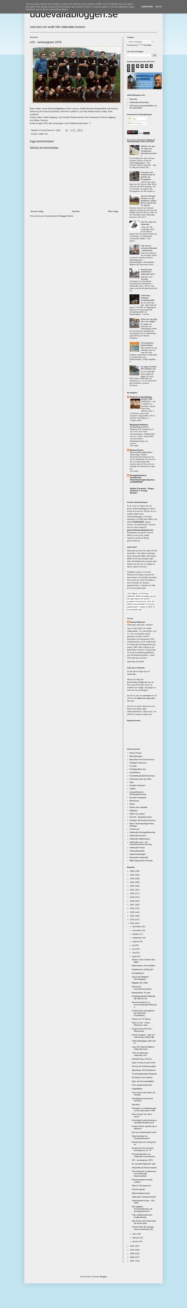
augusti (135, 941)
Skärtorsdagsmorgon (141, 1193)
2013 (132, 919)
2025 (132, 875)
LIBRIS (133, 789)
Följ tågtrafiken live (138, 769)
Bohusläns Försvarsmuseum (142, 759)
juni (134, 949)
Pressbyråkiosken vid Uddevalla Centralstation (143, 1155)
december (137, 926)
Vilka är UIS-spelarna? (141, 1186)
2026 (132, 871)
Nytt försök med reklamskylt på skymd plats (144, 1222)
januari (135, 1241)
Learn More (147, 7)
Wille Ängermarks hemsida (141, 860)
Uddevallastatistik (137, 851)
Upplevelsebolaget (138, 854)
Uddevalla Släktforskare (140, 839)
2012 (132, 923)
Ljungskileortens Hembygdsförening (138, 793)
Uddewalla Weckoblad (139, 102)
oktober (135, 934)
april (134, 956)
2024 (132, 878)
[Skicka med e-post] (71, 130)
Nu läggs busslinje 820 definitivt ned (148, 368)
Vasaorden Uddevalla (139, 857)
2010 (132, 1250)
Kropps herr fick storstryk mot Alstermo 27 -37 (142, 1149)
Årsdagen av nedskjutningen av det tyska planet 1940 (144, 1109)
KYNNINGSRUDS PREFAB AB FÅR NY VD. (143, 997)
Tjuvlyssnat (134, 829)
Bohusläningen (136, 756)
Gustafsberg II (138, 973)
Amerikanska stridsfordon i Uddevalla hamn (148, 271)
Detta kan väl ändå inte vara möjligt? (149, 320)
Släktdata (134, 810)
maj (134, 952)
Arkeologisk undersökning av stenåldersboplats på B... (144, 1121)
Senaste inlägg (37, 211)
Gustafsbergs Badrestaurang (142, 776)
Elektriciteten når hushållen (143, 965)
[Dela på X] (76, 130)
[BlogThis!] (73, 130)
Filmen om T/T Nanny (141, 1019)
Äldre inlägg (113, 211)
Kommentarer (136, 123)
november (137, 930)
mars (134, 1234)
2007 (132, 1261)
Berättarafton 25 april (141, 993)
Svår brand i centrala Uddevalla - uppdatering (149, 248)
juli (133, 945)
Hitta (131, 782)
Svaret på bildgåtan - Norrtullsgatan (141, 978)
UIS (46, 134)
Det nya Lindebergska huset (144, 1132)
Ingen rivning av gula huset (143, 1062)
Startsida (76, 211)
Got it (159, 7)
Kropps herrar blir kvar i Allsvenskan (142, 1030)
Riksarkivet (134, 801)
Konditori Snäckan (137, 785)
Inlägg (133, 118)
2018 (132, 901)
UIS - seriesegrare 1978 (142, 1160)
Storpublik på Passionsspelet (144, 1167)
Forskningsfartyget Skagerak (144, 1074)
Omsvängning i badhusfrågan (147, 344)
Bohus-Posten (136, 450)
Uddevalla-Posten (137, 847)
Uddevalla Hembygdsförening (142, 832)
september (137, 938)
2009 (132, 1253)
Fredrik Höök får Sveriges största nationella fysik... (143, 1228)
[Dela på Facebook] (79, 130)
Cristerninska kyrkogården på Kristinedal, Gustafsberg (143, 1013)
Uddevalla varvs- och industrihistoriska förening (141, 843)
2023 (132, 882)
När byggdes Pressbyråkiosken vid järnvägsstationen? (142, 1208)
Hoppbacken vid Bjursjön (142, 969)
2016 (132, 908)
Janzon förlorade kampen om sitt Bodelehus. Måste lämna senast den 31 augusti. (148, 200)
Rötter (132, 804)
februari (136, 1238)
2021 (132, 890)
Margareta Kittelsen (139, 425)
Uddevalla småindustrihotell (144, 1197)
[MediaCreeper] (144, 133)
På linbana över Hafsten (142, 1077)
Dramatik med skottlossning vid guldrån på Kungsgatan (148, 175)
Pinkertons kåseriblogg (141, 397)
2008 (132, 1257)
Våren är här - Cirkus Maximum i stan (141, 1024)
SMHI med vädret (137, 814)
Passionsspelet (138, 1189)
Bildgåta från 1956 (140, 983)
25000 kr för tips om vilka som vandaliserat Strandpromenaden (148, 151)
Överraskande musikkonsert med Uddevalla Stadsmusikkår (144, 1173)
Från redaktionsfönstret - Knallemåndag (142, 1216)
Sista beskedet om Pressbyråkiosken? (141, 1137)
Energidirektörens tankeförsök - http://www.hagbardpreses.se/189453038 (142, 478)
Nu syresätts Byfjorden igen (144, 1164)
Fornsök (133, 766)
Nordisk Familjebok (138, 797)
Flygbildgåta (137, 1089)
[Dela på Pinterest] (81, 130)
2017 (132, 905)
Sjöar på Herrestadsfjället (143, 1081)
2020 (132, 893)
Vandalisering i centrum (142, 1059)
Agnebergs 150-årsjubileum (144, 1070)
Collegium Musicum (138, 763)
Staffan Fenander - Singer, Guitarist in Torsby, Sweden (142, 490)
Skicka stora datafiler (139, 807)
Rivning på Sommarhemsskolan (142, 988)
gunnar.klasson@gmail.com (139, 682)
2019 (132, 897)
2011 (132, 1246)
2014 (132, 916)
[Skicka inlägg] (66, 130)
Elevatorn (136, 1104)
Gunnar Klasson (137, 622)
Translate (147, 45)
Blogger (103, 1276)
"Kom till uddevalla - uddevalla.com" (140, 1054)
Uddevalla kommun (138, 835)
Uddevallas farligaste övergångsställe (147, 297)
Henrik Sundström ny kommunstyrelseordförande (144, 1004)
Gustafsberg (135, 772)
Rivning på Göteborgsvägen (144, 1066)
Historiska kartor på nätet (140, 779)
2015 (132, 912)
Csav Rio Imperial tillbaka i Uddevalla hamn (143, 1048)
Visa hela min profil (135, 661)
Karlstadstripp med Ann (139, 427)
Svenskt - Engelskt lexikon (141, 817)
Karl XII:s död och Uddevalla (148, 223)
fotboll (41, 134)
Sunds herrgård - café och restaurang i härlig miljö (143, 1036)
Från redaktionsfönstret (142, 1085)
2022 (132, 886)
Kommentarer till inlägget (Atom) (59, 216)
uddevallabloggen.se (74, 14)
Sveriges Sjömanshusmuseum (143, 820)
